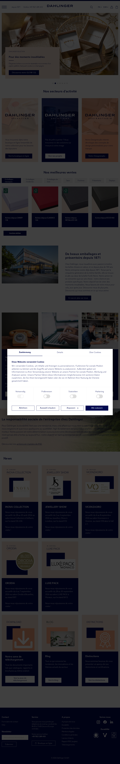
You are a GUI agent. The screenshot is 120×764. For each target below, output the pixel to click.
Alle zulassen (97, 408)
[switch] (46, 396)
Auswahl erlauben (47, 408)
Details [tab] (60, 352)
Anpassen (71, 408)
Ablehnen (23, 408)
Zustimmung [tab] (25, 352)
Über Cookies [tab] (95, 352)
